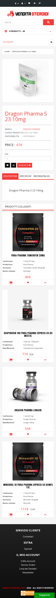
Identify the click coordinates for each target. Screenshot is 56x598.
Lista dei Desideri (28, 568)
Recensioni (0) (42, 176)
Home (7, 51)
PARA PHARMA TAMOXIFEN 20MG (28, 255)
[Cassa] (40, 3)
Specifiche (25, 176)
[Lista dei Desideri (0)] (29, 3)
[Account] (23, 3)
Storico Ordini (28, 564)
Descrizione (10, 176)
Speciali (28, 548)
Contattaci (28, 536)
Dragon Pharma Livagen (28, 410)
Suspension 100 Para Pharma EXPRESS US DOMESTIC (28, 334)
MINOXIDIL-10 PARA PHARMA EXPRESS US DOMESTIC (28, 486)
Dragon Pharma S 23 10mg (24, 51)
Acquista (24, 165)
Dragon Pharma (31, 129)
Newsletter (28, 572)
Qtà (6, 154)
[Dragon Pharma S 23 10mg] (28, 80)
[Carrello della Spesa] (34, 3)
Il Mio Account (28, 561)
